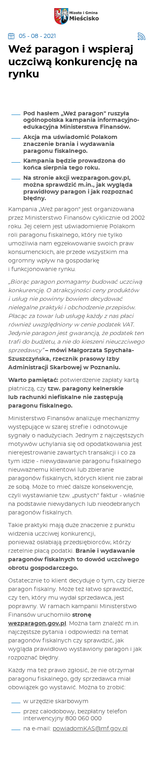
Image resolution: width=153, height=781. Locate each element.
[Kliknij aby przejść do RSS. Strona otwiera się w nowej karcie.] (141, 36)
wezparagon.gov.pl (37, 624)
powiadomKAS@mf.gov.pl (90, 729)
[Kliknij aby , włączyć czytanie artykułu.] (14, 96)
